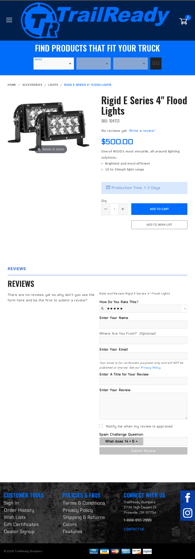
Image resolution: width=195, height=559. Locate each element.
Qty (104, 200)
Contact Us (134, 529)
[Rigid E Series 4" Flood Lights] (51, 125)
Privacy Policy (150, 367)
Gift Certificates (21, 524)
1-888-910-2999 (137, 520)
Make (38, 59)
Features (72, 532)
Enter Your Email (113, 349)
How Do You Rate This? (119, 302)
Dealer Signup (19, 532)
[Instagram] (187, 513)
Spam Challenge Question (121, 434)
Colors (70, 524)
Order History (19, 510)
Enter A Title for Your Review (124, 374)
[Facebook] (187, 498)
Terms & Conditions (84, 503)
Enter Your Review (115, 390)
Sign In (11, 503)
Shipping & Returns (84, 517)
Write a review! (142, 131)
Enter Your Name (113, 318)
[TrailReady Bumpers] (95, 20)
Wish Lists (15, 517)
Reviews (17, 268)
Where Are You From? (127, 334)
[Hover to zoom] (51, 125)
